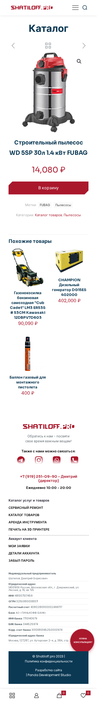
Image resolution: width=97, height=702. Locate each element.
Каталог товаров (48, 215)
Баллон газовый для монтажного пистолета (28, 382)
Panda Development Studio (49, 675)
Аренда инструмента (28, 522)
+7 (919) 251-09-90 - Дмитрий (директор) (48, 478)
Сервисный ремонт (26, 507)
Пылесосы (72, 215)
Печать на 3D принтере (29, 529)
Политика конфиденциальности (48, 661)
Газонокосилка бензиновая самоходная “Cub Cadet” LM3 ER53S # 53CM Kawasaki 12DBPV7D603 (28, 305)
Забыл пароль (21, 560)
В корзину (48, 188)
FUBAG (45, 205)
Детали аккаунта (24, 553)
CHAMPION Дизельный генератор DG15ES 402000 (69, 287)
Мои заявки (19, 546)
